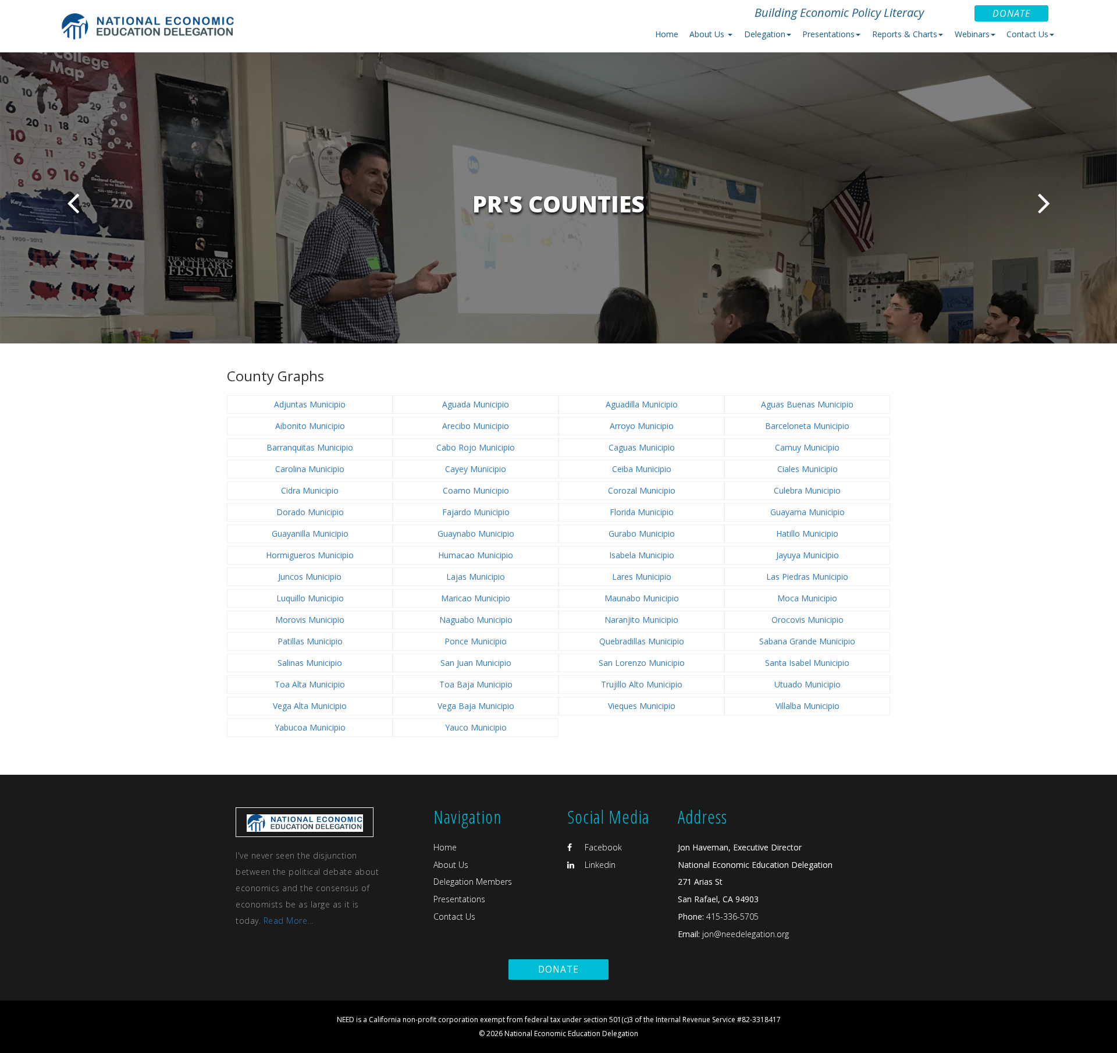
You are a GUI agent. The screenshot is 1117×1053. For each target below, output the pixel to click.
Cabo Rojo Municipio (475, 447)
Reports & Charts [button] (904, 34)
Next (1044, 203)
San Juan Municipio (475, 662)
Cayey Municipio (475, 468)
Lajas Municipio (475, 576)
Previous (73, 203)
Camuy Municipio (807, 447)
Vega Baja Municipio (475, 705)
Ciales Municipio (807, 468)
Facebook (602, 847)
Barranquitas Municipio (309, 447)
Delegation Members (472, 881)
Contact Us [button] (1027, 34)
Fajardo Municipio (476, 511)
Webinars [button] (972, 34)
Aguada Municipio (475, 404)
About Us (450, 864)
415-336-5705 (732, 916)
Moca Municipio (807, 598)
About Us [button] (708, 34)
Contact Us (454, 916)
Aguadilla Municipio (642, 404)
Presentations (459, 899)
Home (666, 34)
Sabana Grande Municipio (807, 641)
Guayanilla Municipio (310, 533)
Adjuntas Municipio (310, 404)
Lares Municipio (641, 576)
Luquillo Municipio (310, 598)
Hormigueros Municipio (310, 555)
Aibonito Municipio (310, 425)
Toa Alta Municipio (310, 684)
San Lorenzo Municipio (642, 662)
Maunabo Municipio (641, 598)
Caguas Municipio (642, 447)
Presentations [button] (828, 34)
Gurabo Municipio (642, 533)
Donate (1011, 13)
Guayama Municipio (807, 511)
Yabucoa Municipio (310, 727)
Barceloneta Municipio (807, 425)
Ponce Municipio (475, 641)
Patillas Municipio (310, 641)
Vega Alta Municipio (310, 705)
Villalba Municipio (807, 705)
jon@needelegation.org (744, 933)
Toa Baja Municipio (476, 684)
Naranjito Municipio (641, 619)
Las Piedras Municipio (807, 576)
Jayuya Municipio (807, 555)
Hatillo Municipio (807, 533)
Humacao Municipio (475, 555)
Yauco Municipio (476, 727)
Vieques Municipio (641, 705)
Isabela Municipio (641, 555)
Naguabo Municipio (476, 619)
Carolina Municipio (309, 468)
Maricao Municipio (475, 598)
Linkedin (599, 864)
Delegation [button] (764, 34)
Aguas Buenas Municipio (807, 404)
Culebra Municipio (807, 490)
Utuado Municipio (807, 684)
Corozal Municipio (641, 490)
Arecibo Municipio (475, 425)
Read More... (289, 920)
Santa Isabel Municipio (807, 662)
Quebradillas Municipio (641, 641)
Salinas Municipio (310, 662)
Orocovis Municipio (807, 619)
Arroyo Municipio (642, 425)
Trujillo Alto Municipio (641, 684)
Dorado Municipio (310, 511)
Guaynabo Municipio (475, 533)
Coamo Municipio (476, 490)
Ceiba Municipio (641, 468)
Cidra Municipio (310, 490)
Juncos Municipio (309, 576)
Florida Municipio (642, 511)
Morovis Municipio (309, 619)
